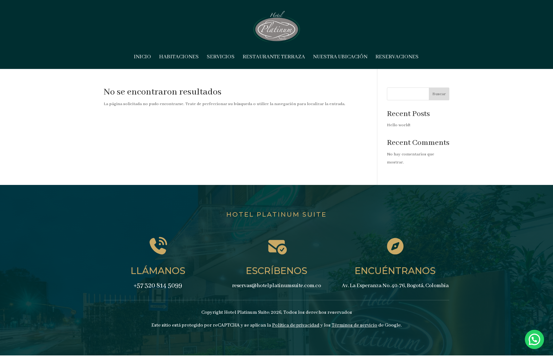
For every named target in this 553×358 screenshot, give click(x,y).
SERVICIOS (221, 57)
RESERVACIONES (397, 57)
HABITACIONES (179, 57)
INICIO (142, 57)
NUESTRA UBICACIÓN (340, 57)
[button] (534, 339)
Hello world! (398, 125)
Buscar (439, 94)
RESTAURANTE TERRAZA (274, 57)
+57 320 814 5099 (157, 286)
